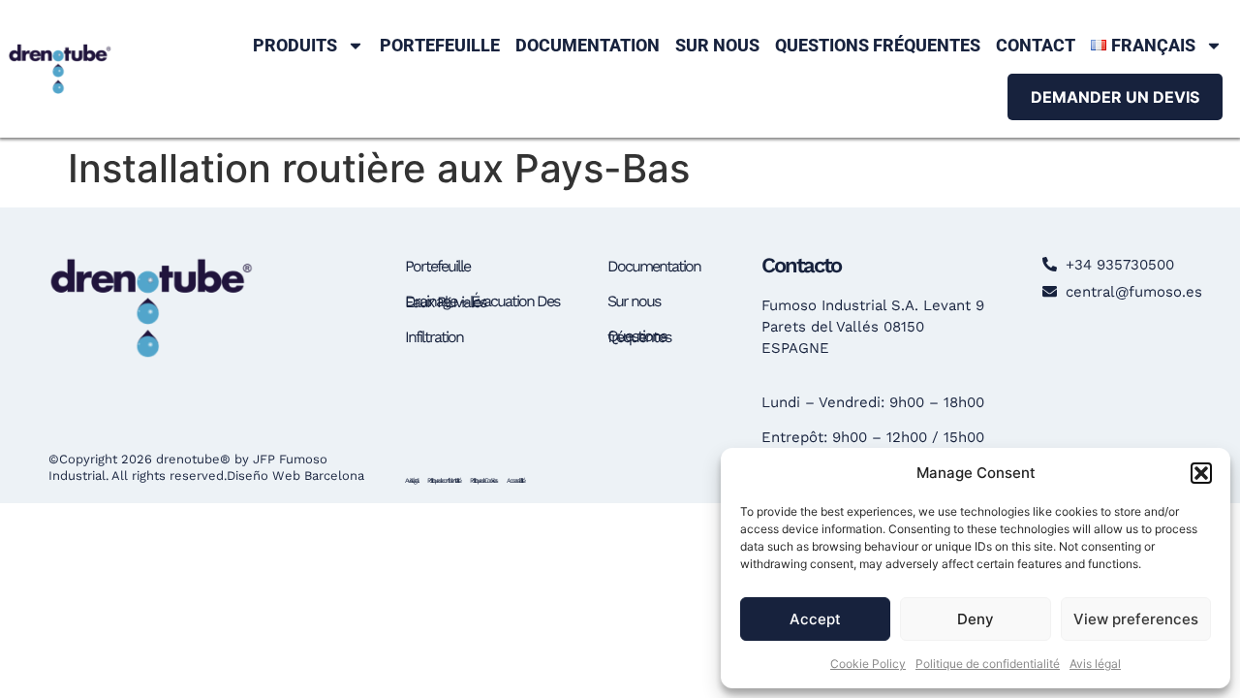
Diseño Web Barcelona (295, 475)
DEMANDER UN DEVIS (1115, 97)
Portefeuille (440, 45)
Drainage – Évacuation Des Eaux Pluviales (482, 301)
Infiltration (434, 337)
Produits (295, 45)
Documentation (587, 45)
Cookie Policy (868, 663)
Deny (975, 619)
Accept (815, 619)
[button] (1201, 473)
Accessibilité (515, 480)
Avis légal (1095, 663)
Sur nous (717, 45)
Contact (1035, 45)
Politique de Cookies (483, 480)
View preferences (1135, 619)
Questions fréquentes (877, 45)
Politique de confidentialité (987, 663)
